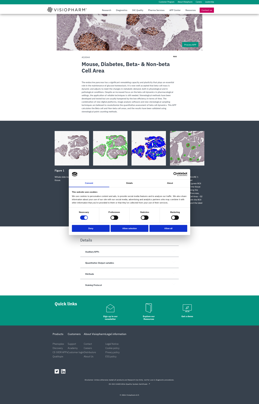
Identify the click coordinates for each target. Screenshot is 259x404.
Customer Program (166, 2)
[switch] (114, 217)
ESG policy (110, 356)
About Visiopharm (185, 2)
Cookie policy (112, 348)
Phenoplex (58, 343)
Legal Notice (112, 343)
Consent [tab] (89, 183)
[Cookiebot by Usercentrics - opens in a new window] (175, 174)
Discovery (58, 348)
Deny (90, 228)
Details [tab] (129, 183)
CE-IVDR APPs (60, 352)
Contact (88, 343)
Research (106, 10)
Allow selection (129, 228)
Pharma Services (156, 10)
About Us (88, 356)
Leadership (209, 2)
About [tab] (170, 183)
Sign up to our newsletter (110, 317)
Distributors (90, 352)
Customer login (76, 352)
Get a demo (187, 316)
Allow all (168, 228)
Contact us (207, 10)
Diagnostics (121, 10)
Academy (73, 348)
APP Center (175, 10)
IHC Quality (137, 10)
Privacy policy (112, 352)
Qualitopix (58, 356)
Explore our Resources (149, 317)
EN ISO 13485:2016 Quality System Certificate (128, 384)
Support (72, 343)
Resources (190, 10)
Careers (199, 2)
